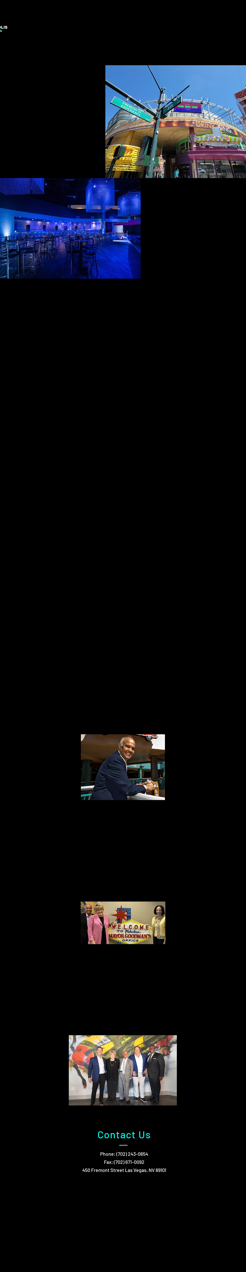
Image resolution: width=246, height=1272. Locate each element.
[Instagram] (54, 17)
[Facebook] (42, 17)
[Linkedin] (66, 17)
